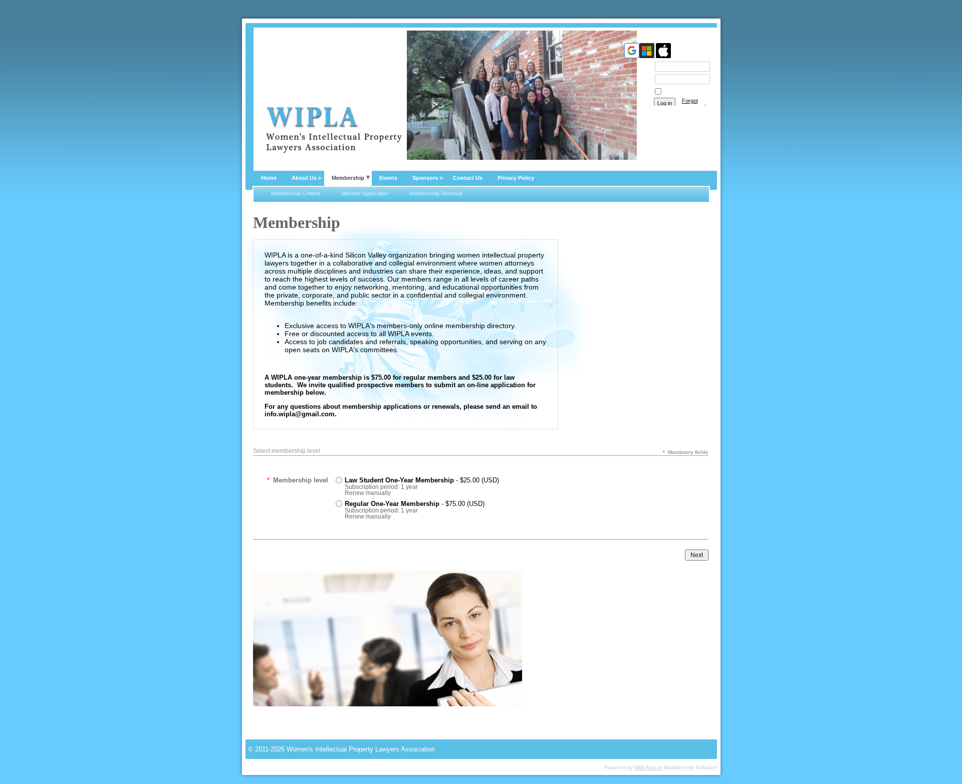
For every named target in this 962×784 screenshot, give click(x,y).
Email (642, 66)
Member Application (364, 193)
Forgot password (694, 104)
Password (637, 79)
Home (269, 178)
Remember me (681, 92)
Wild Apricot (648, 767)
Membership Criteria (295, 193)
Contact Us (468, 178)
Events (388, 178)
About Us (304, 178)
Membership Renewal (435, 193)
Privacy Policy (516, 178)
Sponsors (425, 178)
